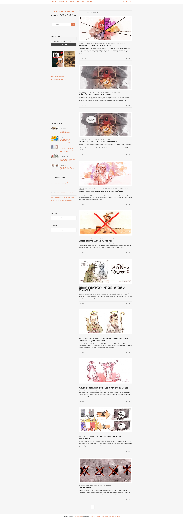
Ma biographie (63, 1)
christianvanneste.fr (78, 516)
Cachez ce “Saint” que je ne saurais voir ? (99, 141)
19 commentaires (121, 43)
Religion (108, 43)
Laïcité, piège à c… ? (88, 488)
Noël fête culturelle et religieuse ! (96, 94)
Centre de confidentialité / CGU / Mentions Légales (108, 516)
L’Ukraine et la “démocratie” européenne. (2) (65, 131)
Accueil (54, 1)
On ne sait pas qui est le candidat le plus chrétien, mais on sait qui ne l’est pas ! (103, 340)
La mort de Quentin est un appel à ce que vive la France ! (67, 150)
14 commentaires (117, 286)
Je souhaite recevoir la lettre (62, 41)
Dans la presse (90, 43)
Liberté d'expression (94, 139)
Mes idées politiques (100, 43)
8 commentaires (110, 139)
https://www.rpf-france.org (57, 76)
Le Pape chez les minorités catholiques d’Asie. (101, 191)
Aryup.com (93, 516)
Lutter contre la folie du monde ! (95, 241)
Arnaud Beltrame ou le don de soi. (95, 45)
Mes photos (80, 1)
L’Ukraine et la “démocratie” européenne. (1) (65, 141)
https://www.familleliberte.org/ (58, 79)
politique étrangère (113, 188)
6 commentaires (116, 92)
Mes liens (89, 1)
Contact (72, 1)
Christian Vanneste (63, 11)
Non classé (103, 92)
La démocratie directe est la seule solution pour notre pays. (67, 159)
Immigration (88, 238)
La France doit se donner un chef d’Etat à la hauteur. (67, 169)
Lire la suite (83, 58)
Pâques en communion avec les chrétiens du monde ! (104, 388)
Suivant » (108, 506)
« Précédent (83, 506)
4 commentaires (112, 434)
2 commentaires (107, 337)
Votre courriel (55, 36)
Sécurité (113, 43)
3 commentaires (96, 386)
